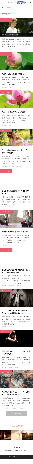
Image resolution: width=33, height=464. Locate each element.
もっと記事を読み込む (16, 413)
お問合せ (26, 450)
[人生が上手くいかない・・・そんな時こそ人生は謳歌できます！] (16, 379)
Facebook (14, 447)
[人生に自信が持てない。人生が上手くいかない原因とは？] (16, 138)
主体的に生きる (12, 285)
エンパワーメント (6, 20)
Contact (16, 447)
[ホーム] (2, 7)
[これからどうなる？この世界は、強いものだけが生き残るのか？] (16, 257)
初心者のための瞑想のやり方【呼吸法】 (16, 232)
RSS (19, 447)
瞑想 (10, 49)
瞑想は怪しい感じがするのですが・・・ (12, 34)
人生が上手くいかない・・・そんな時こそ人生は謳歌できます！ (16, 393)
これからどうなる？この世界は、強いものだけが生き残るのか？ (16, 271)
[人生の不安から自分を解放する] (16, 61)
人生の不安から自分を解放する (13, 74)
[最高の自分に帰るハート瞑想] (16, 2)
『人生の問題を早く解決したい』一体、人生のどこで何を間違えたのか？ (16, 312)
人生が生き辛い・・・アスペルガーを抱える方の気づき (16, 352)
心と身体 (19, 166)
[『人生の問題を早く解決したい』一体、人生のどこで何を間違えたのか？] (16, 298)
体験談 (10, 125)
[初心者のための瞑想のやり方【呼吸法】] (16, 219)
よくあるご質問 (18, 450)
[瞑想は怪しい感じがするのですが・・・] (16, 27)
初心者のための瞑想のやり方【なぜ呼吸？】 (15, 192)
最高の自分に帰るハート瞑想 (19, 457)
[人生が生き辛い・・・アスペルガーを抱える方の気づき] (16, 339)
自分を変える (12, 87)
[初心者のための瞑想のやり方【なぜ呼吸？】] (16, 178)
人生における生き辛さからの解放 (14, 112)
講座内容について (9, 450)
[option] (5, 435)
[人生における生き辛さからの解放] (16, 99)
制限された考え (12, 166)
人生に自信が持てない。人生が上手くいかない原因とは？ (16, 151)
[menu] (30, 2)
